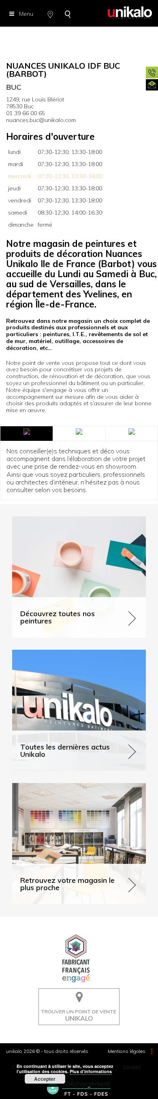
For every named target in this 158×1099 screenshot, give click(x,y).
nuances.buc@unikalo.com (41, 120)
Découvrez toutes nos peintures (53, 519)
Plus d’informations (91, 1071)
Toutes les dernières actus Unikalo (57, 653)
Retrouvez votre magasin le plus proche (64, 786)
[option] (79, 36)
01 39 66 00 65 (25, 113)
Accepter (45, 1078)
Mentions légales (126, 1051)
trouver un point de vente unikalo (76, 994)
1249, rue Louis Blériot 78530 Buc (35, 103)
